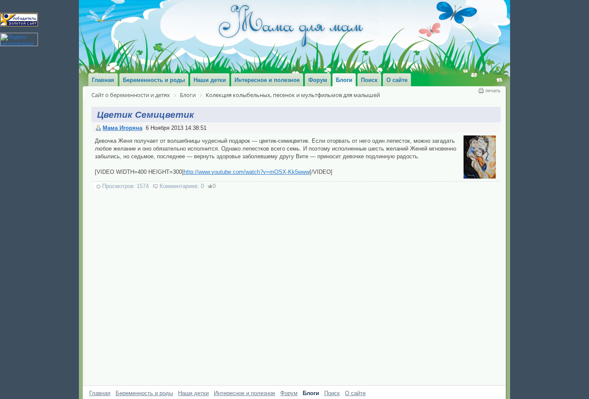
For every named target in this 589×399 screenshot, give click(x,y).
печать (493, 90)
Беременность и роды (144, 393)
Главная (99, 393)
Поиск (332, 393)
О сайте (355, 393)
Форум (289, 393)
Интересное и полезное (244, 393)
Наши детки (193, 393)
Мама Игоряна (122, 128)
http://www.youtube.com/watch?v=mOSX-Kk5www (247, 172)
